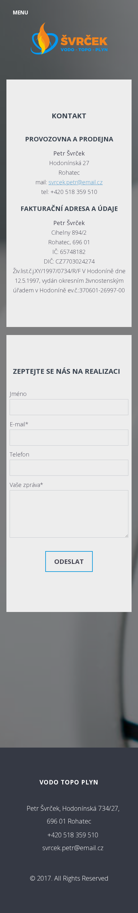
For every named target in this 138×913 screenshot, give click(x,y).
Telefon (19, 454)
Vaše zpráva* (26, 485)
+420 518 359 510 (72, 835)
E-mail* (19, 424)
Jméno (18, 394)
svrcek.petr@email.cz (75, 182)
